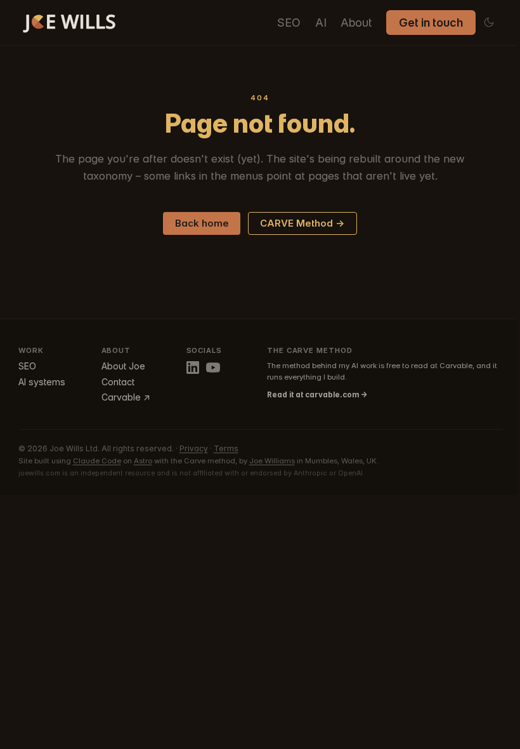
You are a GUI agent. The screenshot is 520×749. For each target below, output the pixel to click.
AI (321, 22)
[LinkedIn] (192, 367)
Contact (117, 381)
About (356, 22)
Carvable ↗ (125, 397)
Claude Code (97, 460)
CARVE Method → (302, 223)
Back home (202, 223)
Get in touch (431, 22)
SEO (289, 22)
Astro (143, 460)
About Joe (123, 366)
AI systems (41, 381)
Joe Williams (272, 460)
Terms (226, 448)
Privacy (193, 448)
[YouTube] (213, 367)
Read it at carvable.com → (317, 394)
